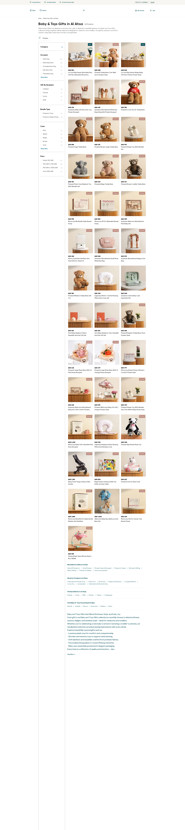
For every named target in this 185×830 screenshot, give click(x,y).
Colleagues (108, 595)
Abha (110, 606)
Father (99, 595)
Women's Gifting (134, 568)
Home (39, 18)
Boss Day (102, 582)
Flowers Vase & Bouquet (103, 568)
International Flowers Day (76, 582)
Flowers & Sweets (85, 570)
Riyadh (69, 606)
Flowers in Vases (120, 568)
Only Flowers (87, 568)
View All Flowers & (73, 568)
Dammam (94, 606)
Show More (44, 77)
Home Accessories (100, 570)
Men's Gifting (72, 570)
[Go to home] (90, 10)
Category (44, 47)
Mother (91, 595)
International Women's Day (98, 584)
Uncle (77, 595)
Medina (103, 606)
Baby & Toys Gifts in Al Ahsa (50, 18)
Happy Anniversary (115, 582)
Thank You (92, 582)
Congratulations (130, 582)
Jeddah (77, 606)
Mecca (85, 606)
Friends (70, 595)
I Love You (71, 584)
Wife (84, 595)
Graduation (82, 584)
